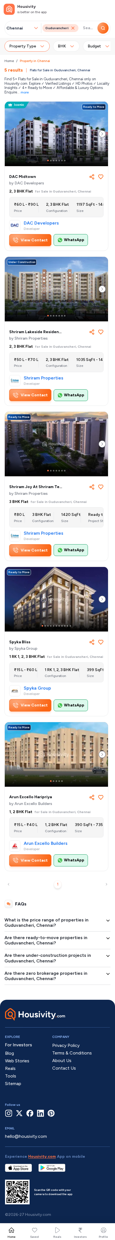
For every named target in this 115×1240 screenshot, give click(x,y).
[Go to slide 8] (62, 626)
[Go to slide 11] (70, 626)
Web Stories (17, 1060)
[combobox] (19, 28)
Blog (9, 1053)
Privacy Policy (66, 1045)
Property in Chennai (35, 61)
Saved (34, 1237)
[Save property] (101, 177)
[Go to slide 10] (67, 626)
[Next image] (102, 134)
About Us (61, 1060)
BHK (62, 46)
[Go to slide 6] (62, 160)
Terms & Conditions (72, 1053)
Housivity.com (42, 1156)
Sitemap (13, 1083)
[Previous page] (8, 884)
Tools (10, 1076)
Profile (103, 1237)
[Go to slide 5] (59, 160)
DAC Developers (41, 223)
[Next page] (106, 884)
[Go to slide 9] (65, 626)
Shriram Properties (43, 378)
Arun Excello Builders (46, 843)
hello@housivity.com (26, 1136)
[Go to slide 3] (53, 160)
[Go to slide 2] (51, 160)
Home (9, 61)
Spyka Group (37, 688)
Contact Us (64, 1068)
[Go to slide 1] (48, 160)
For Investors (18, 1044)
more (25, 92)
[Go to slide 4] (56, 160)
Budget (94, 46)
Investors (80, 1237)
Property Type (22, 46)
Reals (57, 1237)
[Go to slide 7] (65, 160)
